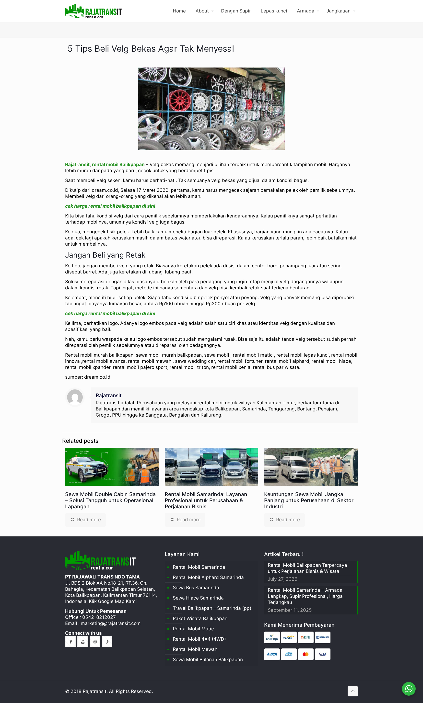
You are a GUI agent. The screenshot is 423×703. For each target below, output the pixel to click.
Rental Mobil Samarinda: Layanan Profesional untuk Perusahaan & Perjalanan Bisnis (206, 500)
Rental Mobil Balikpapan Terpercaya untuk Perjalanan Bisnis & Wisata (307, 568)
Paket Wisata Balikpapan (200, 618)
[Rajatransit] (93, 11)
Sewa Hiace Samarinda (198, 598)
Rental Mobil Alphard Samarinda (208, 577)
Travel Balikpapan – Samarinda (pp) (212, 608)
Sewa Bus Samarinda (196, 587)
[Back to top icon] (353, 691)
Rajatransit (77, 164)
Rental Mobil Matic (193, 629)
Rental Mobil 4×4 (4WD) (199, 639)
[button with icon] (70, 641)
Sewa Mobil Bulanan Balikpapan (208, 659)
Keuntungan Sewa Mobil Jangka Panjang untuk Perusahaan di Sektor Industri (308, 500)
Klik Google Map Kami (113, 601)
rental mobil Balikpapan (118, 164)
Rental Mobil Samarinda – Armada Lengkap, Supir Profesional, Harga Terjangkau (305, 596)
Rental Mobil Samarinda (199, 567)
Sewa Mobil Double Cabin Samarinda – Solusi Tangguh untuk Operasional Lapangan (110, 500)
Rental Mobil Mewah (195, 649)
